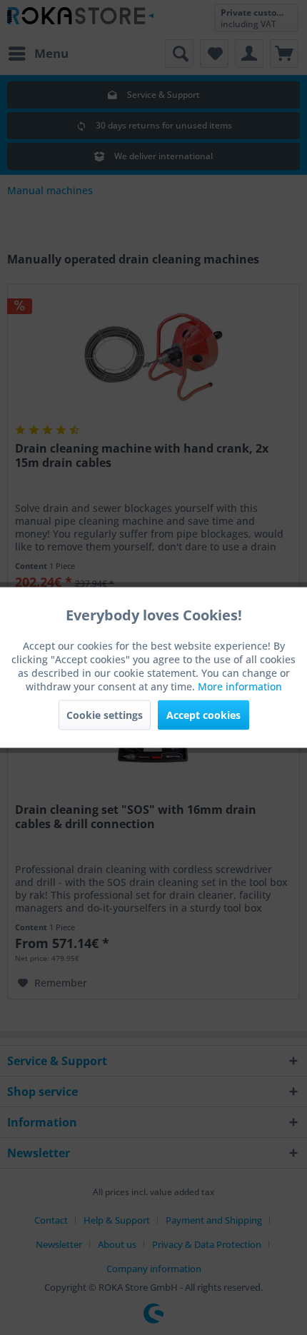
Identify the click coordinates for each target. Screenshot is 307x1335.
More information (240, 686)
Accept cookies (203, 715)
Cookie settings (104, 715)
